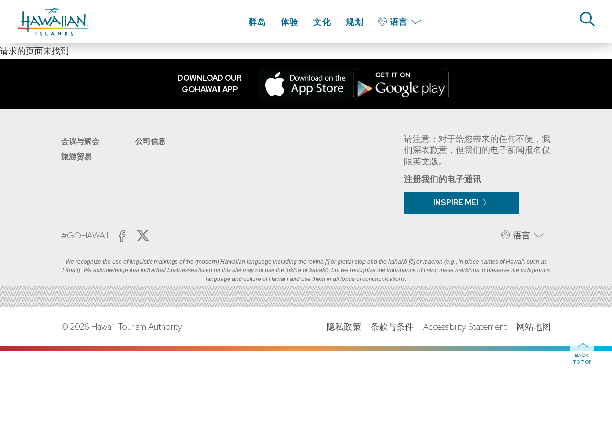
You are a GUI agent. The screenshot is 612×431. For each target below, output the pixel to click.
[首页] (53, 21)
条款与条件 (392, 326)
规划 (355, 21)
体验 (290, 21)
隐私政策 (344, 326)
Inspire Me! (455, 202)
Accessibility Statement (465, 326)
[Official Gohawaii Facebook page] (122, 236)
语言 (398, 21)
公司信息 (150, 141)
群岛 (257, 21)
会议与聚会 (80, 141)
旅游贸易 (76, 156)
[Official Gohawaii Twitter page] (143, 235)
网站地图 (533, 326)
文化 (322, 21)
